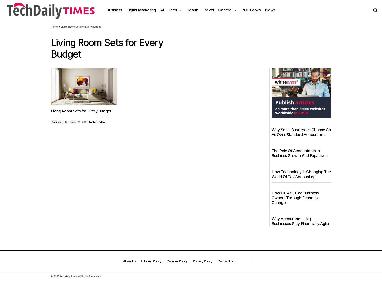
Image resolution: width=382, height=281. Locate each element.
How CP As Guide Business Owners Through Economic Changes (296, 198)
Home (54, 26)
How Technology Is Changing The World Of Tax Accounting (301, 174)
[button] (375, 10)
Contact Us (225, 261)
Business (57, 122)
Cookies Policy (177, 261)
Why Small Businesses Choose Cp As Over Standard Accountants (301, 132)
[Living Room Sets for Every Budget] (84, 86)
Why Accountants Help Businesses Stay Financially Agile (300, 221)
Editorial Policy (151, 261)
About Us (129, 261)
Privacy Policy (202, 261)
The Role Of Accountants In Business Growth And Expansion (300, 153)
